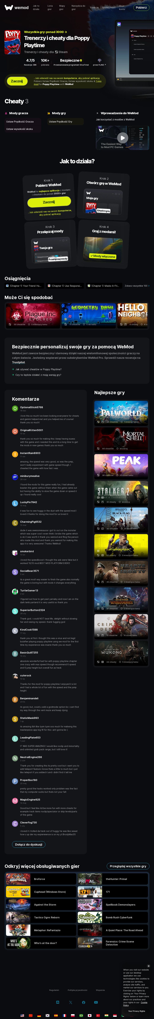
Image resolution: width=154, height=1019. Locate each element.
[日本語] (89, 1015)
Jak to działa (36, 7)
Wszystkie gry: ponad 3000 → (45, 32)
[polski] (73, 1015)
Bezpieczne (69, 60)
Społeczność (109, 7)
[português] (81, 1015)
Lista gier (50, 7)
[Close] (148, 966)
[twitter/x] (70, 1002)
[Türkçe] (98, 1015)
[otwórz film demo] (122, 138)
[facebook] (83, 1003)
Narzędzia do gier (78, 7)
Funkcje (94, 7)
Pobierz (141, 7)
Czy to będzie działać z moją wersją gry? (38, 374)
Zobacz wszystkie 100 (136, 285)
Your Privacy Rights (136, 1011)
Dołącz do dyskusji (28, 844)
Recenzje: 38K (30, 65)
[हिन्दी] (106, 1015)
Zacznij (17, 81)
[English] (22, 1015)
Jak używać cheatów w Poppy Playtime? (38, 369)
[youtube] (96, 1002)
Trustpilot (18, 362)
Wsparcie (100, 990)
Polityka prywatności (77, 990)
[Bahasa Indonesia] (115, 1015)
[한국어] (47, 1015)
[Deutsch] (39, 1015)
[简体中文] (30, 1015)
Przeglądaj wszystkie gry (128, 866)
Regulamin (54, 990)
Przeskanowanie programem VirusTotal (71, 65)
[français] (64, 1015)
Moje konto (122, 7)
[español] (56, 1015)
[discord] (57, 1003)
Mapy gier (62, 7)
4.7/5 (30, 60)
